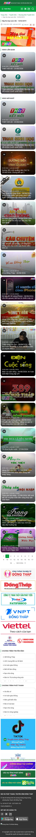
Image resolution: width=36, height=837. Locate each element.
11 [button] (11, 559)
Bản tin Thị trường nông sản (14, 677)
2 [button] (10, 556)
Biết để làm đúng (10, 669)
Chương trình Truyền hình (26, 15)
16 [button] (28, 559)
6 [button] (25, 556)
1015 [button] (17, 563)
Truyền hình (13, 15)
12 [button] (14, 559)
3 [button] (14, 556)
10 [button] (7, 559)
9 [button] (3, 559)
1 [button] (7, 556)
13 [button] (18, 559)
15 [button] (25, 559)
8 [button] (32, 556)
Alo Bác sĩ (7, 691)
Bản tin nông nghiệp (11, 712)
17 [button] (32, 559)
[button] (25, 563)
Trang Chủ (4, 15)
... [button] (14, 563)
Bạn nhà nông (9, 673)
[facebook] (30, 25)
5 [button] (21, 556)
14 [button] (21, 559)
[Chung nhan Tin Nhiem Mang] (18, 824)
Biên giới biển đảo (10, 700)
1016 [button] (21, 563)
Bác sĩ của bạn (9, 704)
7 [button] (28, 556)
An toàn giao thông (11, 665)
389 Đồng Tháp (9, 657)
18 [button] (11, 563)
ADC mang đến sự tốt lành (13, 661)
